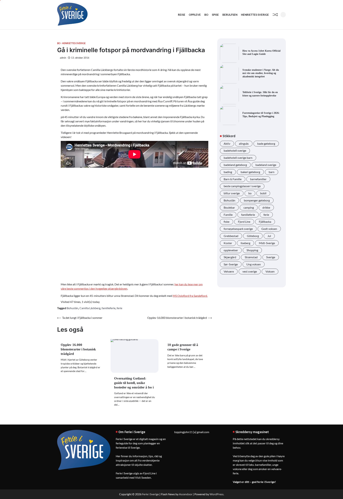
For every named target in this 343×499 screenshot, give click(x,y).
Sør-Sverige (231, 264)
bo (250, 193)
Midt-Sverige (267, 243)
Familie (228, 214)
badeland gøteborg (235, 164)
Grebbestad (231, 236)
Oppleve (195, 14)
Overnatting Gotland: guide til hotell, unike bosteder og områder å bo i (134, 382)
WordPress (216, 494)
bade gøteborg (266, 143)
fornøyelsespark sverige (238, 228)
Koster (228, 243)
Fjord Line (244, 221)
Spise (215, 14)
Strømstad (251, 257)
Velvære (229, 271)
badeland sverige (265, 164)
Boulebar (229, 207)
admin (63, 57)
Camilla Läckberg (89, 308)
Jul (269, 236)
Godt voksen (269, 228)
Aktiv (227, 143)
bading (228, 172)
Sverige (270, 257)
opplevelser (231, 250)
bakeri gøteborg (250, 172)
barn (271, 172)
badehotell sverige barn (238, 157)
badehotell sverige (235, 150)
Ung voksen (253, 264)
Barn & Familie (233, 179)
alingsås (244, 143)
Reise (181, 14)
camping (248, 207)
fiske (226, 221)
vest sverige (249, 271)
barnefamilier (258, 179)
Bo (206, 14)
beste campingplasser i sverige (242, 186)
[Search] (283, 14)
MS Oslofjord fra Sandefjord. (190, 295)
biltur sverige (232, 193)
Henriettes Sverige (255, 14)
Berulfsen (229, 14)
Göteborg (253, 236)
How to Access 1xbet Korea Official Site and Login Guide (261, 52)
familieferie (108, 308)
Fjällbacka (265, 221)
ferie (119, 308)
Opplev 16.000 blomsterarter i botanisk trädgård (78, 349)
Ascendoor (185, 494)
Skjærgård (230, 257)
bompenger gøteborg (257, 200)
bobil (263, 193)
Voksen (270, 271)
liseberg (245, 243)
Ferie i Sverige (150, 494)
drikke (266, 207)
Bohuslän (72, 308)
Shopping (252, 250)
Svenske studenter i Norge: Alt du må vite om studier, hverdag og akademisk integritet (260, 73)
